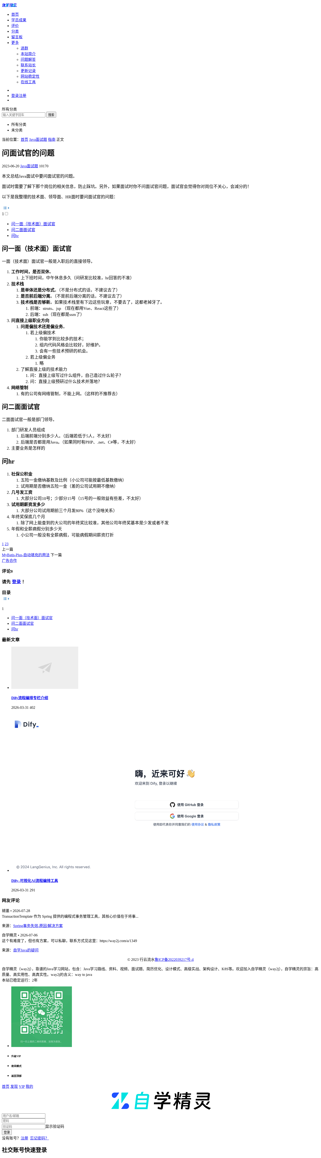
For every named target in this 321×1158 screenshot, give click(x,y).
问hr (15, 236)
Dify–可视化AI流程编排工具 (34, 881)
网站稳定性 (30, 76)
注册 (24, 1138)
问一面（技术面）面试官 (33, 224)
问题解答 (28, 59)
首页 (15, 14)
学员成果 (18, 20)
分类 (15, 31)
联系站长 (28, 65)
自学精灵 (9, 5)
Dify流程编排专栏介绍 (29, 698)
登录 (16, 581)
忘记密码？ (39, 1138)
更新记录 (28, 71)
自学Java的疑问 (26, 950)
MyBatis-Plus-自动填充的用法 (26, 555)
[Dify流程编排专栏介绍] (44, 688)
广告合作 (9, 561)
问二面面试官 (23, 230)
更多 (15, 43)
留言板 (17, 37)
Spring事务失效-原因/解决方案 (38, 926)
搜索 (51, 115)
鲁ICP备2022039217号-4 (174, 960)
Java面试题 (29, 166)
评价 (15, 26)
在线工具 (28, 82)
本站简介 (28, 54)
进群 (24, 48)
